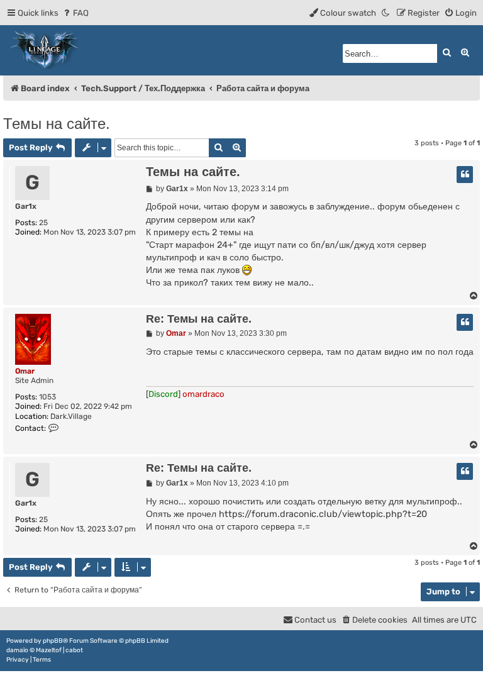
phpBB (53, 641)
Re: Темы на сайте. (199, 319)
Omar (25, 371)
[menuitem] (75, 13)
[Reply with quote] (465, 174)
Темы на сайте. (56, 123)
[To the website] (44, 50)
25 (43, 222)
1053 (47, 396)
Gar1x (25, 206)
